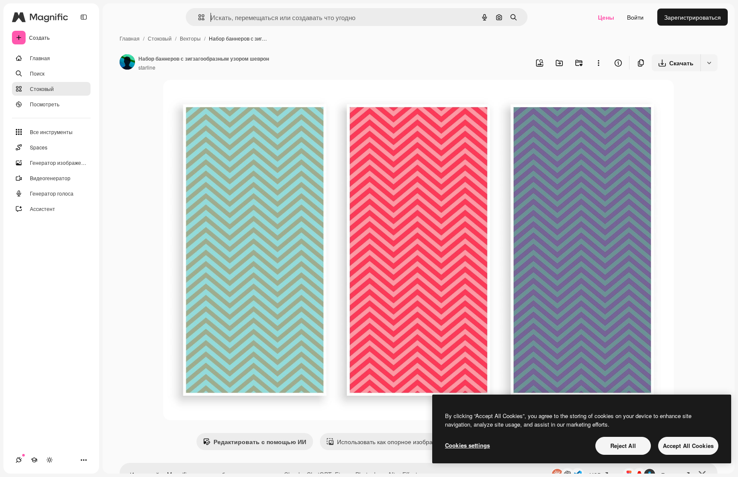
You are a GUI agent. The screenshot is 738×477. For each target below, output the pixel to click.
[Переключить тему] (49, 460)
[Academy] (34, 460)
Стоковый (160, 38)
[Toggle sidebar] (84, 17)
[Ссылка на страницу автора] (127, 62)
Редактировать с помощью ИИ (260, 441)
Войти (635, 17)
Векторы (190, 38)
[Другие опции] (598, 62)
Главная (130, 38)
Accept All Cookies (688, 446)
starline (146, 67)
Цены (606, 17)
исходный (220, 96)
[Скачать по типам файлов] (709, 62)
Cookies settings (467, 445)
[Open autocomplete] (198, 17)
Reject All (623, 446)
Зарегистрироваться (692, 17)
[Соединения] (19, 460)
